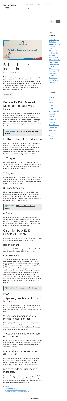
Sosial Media (53, 130)
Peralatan (52, 122)
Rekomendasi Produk (11, 388)
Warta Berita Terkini (9, 6)
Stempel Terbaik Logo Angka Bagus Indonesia (17, 391)
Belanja (7, 386)
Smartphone (53, 127)
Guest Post (28, 9)
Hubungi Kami (29, 4)
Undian (51, 139)
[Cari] (58, 21)
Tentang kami (48, 4)
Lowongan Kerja (54, 111)
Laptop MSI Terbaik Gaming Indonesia (15, 390)
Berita (51, 100)
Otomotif (52, 116)
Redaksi (38, 4)
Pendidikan (52, 119)
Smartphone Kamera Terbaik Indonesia (54, 80)
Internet (51, 105)
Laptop (51, 108)
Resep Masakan (54, 125)
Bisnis (51, 103)
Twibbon (52, 136)
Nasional (52, 114)
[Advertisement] (22, 28)
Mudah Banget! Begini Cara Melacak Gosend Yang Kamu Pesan (54, 44)
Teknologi (52, 133)
